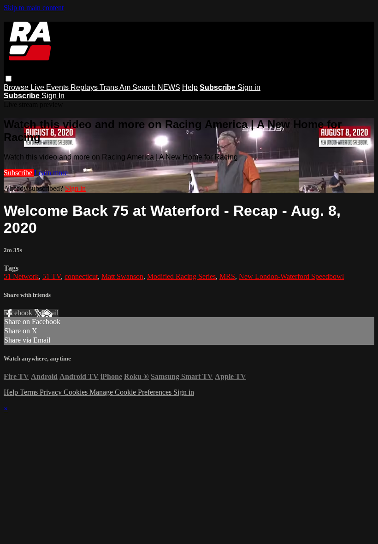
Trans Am (116, 87)
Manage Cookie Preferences (131, 392)
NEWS (169, 87)
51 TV (51, 276)
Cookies (76, 392)
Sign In (53, 96)
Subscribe (19, 173)
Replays (85, 87)
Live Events (50, 87)
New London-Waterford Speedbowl (291, 276)
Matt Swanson (122, 276)
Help (190, 87)
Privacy (52, 392)
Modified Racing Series (181, 276)
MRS (227, 276)
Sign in (248, 87)
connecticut (81, 276)
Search (145, 87)
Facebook (19, 313)
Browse (17, 87)
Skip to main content (34, 8)
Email (50, 313)
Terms (30, 392)
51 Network (21, 276)
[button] (9, 79)
